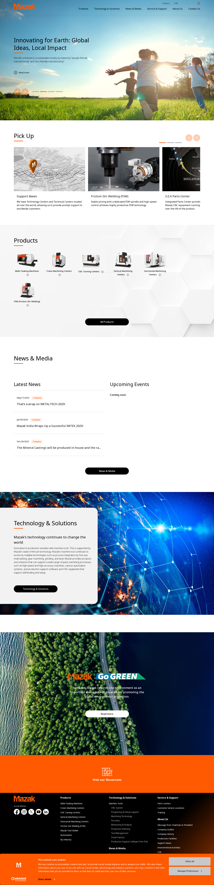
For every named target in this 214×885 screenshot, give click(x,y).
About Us (178, 8)
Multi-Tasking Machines (71, 803)
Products (83, 8)
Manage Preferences (188, 871)
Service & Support (157, 8)
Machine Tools (116, 803)
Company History (166, 834)
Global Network (198, 3)
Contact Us (194, 8)
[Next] (25, 91)
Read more (107, 713)
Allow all (189, 861)
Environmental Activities (169, 847)
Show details (44, 879)
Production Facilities (167, 838)
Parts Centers (164, 803)
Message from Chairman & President (175, 825)
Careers (166, 3)
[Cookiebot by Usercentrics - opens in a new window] (19, 879)
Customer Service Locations (171, 808)
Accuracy (115, 820)
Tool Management (119, 833)
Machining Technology (121, 816)
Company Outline (166, 829)
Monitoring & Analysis (121, 824)
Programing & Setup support (125, 812)
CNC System (117, 807)
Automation (66, 835)
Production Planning (120, 829)
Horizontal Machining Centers (74, 821)
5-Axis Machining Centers (72, 808)
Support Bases (164, 843)
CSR (176, 3)
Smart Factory (117, 837)
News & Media (133, 8)
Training (161, 812)
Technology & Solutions (107, 8)
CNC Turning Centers (70, 812)
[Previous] (17, 91)
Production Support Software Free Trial (129, 841)
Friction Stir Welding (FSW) (72, 826)
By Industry (65, 839)
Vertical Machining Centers (73, 817)
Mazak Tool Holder (69, 830)
